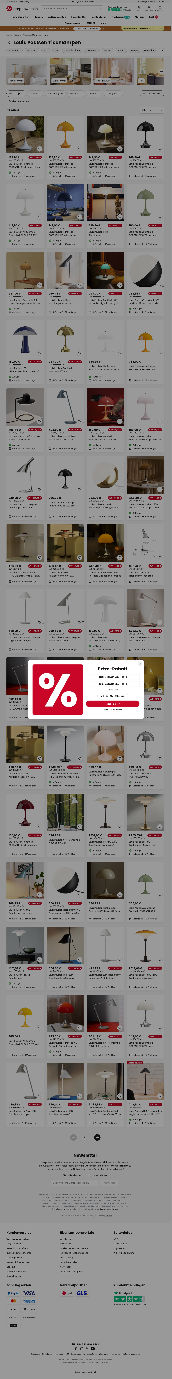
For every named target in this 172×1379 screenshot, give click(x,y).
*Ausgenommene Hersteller (112, 709)
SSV (112, 696)
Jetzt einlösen (112, 704)
